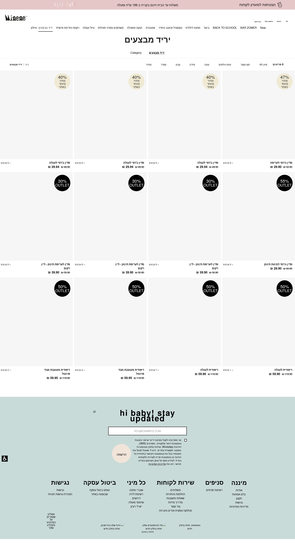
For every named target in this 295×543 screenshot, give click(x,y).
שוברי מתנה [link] (136, 490)
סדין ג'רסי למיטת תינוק (278, 264)
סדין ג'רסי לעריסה (281, 163)
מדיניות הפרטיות (157, 464)
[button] (279, 18)
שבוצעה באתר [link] (99, 494)
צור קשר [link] (175, 506)
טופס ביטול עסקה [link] (99, 490)
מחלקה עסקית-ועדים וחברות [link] (175, 510)
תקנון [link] (239, 498)
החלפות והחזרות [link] (175, 494)
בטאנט (145, 531)
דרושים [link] (136, 498)
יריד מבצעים (157, 53)
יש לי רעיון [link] (136, 506)
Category (136, 53)
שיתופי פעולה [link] (136, 502)
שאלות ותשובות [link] (175, 498)
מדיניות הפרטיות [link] (238, 506)
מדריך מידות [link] (175, 502)
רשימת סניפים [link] (214, 490)
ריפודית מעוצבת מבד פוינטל (131, 372)
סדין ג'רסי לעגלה (207, 163)
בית (27, 64)
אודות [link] (239, 490)
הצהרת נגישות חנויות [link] (60, 494)
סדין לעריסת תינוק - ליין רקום (203, 266)
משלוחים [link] (175, 490)
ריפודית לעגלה (283, 370)
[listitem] (258, 121)
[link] (65, 7)
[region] (22, 64)
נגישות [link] (239, 502)
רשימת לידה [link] (136, 494)
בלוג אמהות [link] (239, 494)
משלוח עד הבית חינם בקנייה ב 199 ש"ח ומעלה (147, 5)
